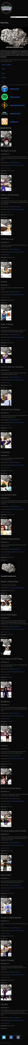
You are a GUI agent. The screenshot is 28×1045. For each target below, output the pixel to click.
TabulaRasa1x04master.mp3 (14, 885)
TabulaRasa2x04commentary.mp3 (17, 422)
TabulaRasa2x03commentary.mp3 (17, 465)
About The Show (6, 65)
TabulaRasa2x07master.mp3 (14, 292)
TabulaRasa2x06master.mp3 (14, 334)
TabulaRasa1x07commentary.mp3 (17, 758)
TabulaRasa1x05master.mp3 (14, 842)
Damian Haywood (7, 168)
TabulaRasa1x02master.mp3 (14, 972)
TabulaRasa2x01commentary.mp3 (17, 552)
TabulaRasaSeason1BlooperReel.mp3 (16, 587)
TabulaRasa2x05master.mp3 (14, 377)
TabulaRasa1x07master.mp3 (14, 755)
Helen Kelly (7, 1042)
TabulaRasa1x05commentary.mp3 (17, 845)
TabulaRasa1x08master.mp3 (14, 713)
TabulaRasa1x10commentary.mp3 (17, 629)
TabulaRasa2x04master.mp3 (14, 419)
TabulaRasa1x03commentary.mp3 (17, 930)
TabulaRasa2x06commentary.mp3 (17, 337)
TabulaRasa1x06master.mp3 (14, 798)
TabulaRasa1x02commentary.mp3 (17, 974)
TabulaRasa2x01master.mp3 (14, 549)
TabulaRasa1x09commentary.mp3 (17, 671)
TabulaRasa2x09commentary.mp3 (17, 209)
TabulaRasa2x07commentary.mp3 (17, 294)
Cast (3, 73)
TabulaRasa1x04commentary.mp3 (17, 888)
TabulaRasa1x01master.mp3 (14, 1017)
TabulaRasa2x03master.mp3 (14, 462)
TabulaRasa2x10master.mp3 (14, 162)
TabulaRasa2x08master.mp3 (14, 249)
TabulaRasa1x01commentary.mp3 (17, 1020)
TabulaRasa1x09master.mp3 (14, 669)
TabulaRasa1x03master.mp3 (14, 927)
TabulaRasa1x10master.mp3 (14, 626)
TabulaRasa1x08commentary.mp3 (17, 716)
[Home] (6, 13)
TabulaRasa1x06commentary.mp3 (17, 801)
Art (3, 81)
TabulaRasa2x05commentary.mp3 (17, 380)
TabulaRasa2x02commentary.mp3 (17, 509)
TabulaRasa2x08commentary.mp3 (17, 252)
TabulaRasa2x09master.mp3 (14, 206)
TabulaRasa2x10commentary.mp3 (17, 165)
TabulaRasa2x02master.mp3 (14, 506)
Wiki (3, 69)
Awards (4, 77)
